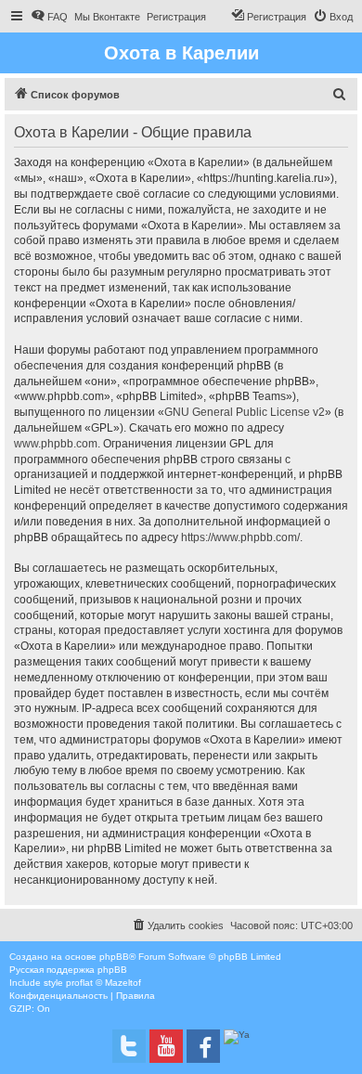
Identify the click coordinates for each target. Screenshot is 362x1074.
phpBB (114, 956)
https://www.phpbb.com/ (240, 537)
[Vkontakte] (129, 1046)
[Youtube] (166, 1046)
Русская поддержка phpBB (68, 969)
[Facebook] (203, 1046)
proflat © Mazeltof (103, 982)
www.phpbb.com (55, 443)
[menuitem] (49, 17)
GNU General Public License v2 (244, 412)
